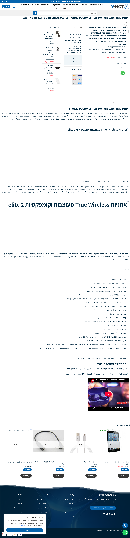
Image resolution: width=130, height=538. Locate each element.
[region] (25, 524)
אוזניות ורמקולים (97, 5)
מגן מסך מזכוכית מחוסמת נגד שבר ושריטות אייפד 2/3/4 (114, 463)
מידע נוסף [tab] (119, 103)
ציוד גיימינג (61, 8)
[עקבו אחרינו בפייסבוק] (9, 1)
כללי (127, 22)
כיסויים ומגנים (28, 5)
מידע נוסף (125, 470)
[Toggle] (79, 59)
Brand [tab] (112, 103)
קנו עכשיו (123, 476)
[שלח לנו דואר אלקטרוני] (4, 1)
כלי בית (84, 5)
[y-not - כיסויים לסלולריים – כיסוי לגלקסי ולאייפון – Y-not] (120, 6)
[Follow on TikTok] (109, 514)
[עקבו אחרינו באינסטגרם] (6, 1)
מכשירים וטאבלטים (71, 5)
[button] (14, 7)
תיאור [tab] (127, 103)
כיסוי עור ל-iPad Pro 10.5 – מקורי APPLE (20, 462)
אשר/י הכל (25, 530)
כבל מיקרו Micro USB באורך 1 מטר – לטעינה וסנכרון (83, 463)
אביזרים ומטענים (43, 5)
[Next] (128, 33)
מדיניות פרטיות (21, 525)
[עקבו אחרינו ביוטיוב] (2, 1)
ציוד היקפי (56, 5)
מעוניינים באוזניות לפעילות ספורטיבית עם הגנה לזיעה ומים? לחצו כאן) (103, 358)
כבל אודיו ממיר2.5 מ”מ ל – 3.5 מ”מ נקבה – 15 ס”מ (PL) (49, 463)
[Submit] (35, 13)
